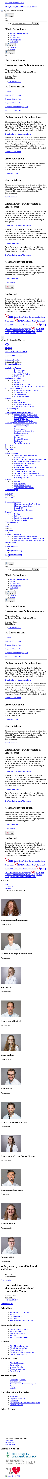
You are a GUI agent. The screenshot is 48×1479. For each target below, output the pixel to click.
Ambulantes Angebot (21, 425)
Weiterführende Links (22, 443)
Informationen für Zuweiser (24, 431)
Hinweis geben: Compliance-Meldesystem (25, 1403)
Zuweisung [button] (9, 445)
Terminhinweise (15, 1382)
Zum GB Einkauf (11, 278)
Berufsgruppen (19, 429)
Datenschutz (9, 1442)
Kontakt (17, 437)
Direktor (17, 400)
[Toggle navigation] (24, 340)
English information (21, 433)
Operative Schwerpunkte (23, 384)
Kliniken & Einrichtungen (19, 33)
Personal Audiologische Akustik (25, 415)
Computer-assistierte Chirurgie (25, 467)
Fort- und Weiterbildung (18, 1354)
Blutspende (14, 42)
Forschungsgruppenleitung (23, 518)
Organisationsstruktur (17, 1399)
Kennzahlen (14, 1397)
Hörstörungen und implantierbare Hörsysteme (30, 459)
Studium (13, 1335)
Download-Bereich (21, 439)
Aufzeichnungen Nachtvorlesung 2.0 (23, 1384)
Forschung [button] (9, 494)
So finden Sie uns (7, 1304)
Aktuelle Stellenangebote (18, 1348)
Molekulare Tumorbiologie (23, 506)
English (12, 49)
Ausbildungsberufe (16, 1350)
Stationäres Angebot (21, 427)
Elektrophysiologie (21, 419)
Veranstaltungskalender (18, 1380)
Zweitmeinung (19, 370)
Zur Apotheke (10, 282)
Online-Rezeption (16, 1316)
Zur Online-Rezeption (13, 152)
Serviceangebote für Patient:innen (21, 1320)
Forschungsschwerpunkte (19, 1329)
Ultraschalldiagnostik (21, 396)
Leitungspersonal (20, 402)
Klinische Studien (16, 1331)
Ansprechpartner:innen (18, 1369)
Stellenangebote (15, 40)
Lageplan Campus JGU (13, 103)
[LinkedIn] (7, 1419)
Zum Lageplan (6, 1280)
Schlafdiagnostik (20, 394)
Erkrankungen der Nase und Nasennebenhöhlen (24, 464)
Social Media (14, 1365)
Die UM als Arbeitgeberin (19, 1346)
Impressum (9, 1440)
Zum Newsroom (11, 197)
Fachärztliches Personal (22, 404)
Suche (7, 20)
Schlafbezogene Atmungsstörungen (26, 473)
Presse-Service (15, 1371)
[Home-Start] (7, 346)
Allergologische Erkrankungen (25, 471)
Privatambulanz (19, 372)
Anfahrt (12, 36)
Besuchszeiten (15, 38)
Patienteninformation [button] (12, 360)
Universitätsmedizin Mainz (14, 3)
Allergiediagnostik (20, 392)
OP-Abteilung (19, 380)
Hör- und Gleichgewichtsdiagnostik (26, 390)
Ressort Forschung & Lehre (19, 1337)
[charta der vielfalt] (12, 1476)
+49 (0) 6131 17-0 (14, 82)
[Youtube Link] (7, 1423)
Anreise (8, 91)
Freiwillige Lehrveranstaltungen (25, 536)
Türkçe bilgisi (19, 435)
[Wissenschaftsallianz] (21, 1466)
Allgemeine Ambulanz (22, 374)
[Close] (6, 18)
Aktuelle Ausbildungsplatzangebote (22, 1352)
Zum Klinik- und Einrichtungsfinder (18, 134)
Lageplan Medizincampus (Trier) (16, 107)
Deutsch (13, 47)
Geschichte (14, 1401)
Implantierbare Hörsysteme (23, 421)
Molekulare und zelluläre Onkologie (27, 504)
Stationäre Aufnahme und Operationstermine (30, 386)
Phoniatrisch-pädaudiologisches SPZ (27, 461)
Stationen (17, 382)
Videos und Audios (16, 1367)
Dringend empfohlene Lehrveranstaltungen (29, 540)
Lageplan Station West (13, 99)
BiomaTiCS (18, 508)
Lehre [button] (7, 526)
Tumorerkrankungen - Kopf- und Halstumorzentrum (26, 456)
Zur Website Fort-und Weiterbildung (18, 255)
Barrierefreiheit (10, 1444)
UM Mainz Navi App (13, 110)
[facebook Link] (7, 1431)
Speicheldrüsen (19, 469)
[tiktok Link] (7, 1434)
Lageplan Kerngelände (13, 95)
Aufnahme (13, 1318)
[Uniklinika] (21, 1458)
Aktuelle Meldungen (17, 1363)
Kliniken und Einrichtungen (19, 1312)
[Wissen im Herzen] (13, 1474)
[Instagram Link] (7, 1427)
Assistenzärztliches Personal (24, 407)
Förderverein (18, 441)
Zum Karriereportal (12, 173)
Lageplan (13, 1388)
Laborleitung (18, 516)
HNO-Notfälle (19, 376)
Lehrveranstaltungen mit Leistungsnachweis (29, 538)
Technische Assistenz (21, 520)
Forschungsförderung (17, 1333)
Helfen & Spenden (16, 1405)
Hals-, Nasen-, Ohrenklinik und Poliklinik (21, 7)
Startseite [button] (8, 348)
